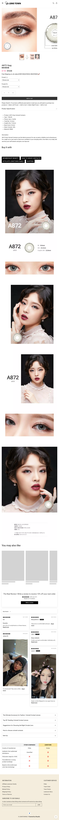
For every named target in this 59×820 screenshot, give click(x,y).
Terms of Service (7, 794)
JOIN (38, 805)
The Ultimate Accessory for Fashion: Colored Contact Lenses (21, 715)
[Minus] (4, 92)
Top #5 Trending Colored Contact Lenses (15, 720)
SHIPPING (30, 161)
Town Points (47, 789)
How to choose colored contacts (13, 730)
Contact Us (47, 794)
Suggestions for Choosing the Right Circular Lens (18, 725)
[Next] (55, 29)
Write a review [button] (29, 602)
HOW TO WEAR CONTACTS (31, 158)
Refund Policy (6, 789)
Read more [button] (6, 627)
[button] (3, 3)
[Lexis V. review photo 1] (43, 676)
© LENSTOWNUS (23, 816)
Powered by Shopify (34, 816)
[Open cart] (56, 3)
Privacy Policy (6, 786)
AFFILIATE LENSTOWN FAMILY (13, 161)
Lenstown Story (48, 791)
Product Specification (8, 109)
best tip (5, 735)
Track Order (47, 786)
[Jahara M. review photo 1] (15, 662)
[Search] (53, 3)
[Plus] (13, 92)
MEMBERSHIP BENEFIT (11, 158)
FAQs (45, 784)
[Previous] (3, 29)
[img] (6, 617)
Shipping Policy (6, 791)
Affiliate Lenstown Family (9, 784)
